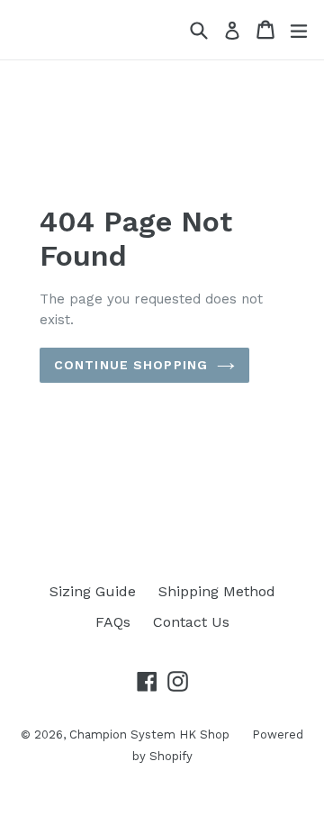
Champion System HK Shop (149, 734)
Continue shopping (131, 365)
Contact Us (191, 621)
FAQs (112, 621)
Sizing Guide (93, 591)
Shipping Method (216, 591)
